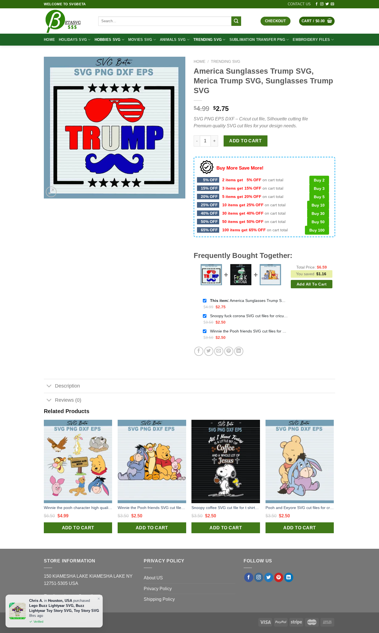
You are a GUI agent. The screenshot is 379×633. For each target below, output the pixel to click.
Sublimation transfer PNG (257, 40)
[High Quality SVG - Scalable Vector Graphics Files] (67, 21)
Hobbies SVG (108, 40)
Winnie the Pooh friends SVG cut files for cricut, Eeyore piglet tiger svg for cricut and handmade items (249, 331)
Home (49, 40)
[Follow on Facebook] (316, 4)
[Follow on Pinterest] (278, 577)
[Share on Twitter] (208, 351)
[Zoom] (51, 192)
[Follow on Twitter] (327, 4)
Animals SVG (173, 40)
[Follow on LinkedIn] (288, 577)
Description (67, 386)
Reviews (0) (68, 400)
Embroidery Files (311, 40)
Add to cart (245, 140)
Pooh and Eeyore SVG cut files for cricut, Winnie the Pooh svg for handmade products (300, 507)
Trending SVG (207, 40)
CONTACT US (299, 4)
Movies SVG (140, 40)
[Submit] (236, 21)
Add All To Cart (312, 284)
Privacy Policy (158, 588)
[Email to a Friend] (218, 351)
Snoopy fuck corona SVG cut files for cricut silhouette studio (249, 316)
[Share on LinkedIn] (238, 351)
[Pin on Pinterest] (228, 351)
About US (153, 577)
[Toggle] (49, 387)
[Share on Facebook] (198, 351)
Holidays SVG (73, 40)
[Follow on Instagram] (322, 4)
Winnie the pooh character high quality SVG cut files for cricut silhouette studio (78, 507)
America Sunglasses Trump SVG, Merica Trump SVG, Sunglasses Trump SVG (249, 300)
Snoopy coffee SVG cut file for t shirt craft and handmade (225, 507)
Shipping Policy (159, 599)
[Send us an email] (332, 4)
